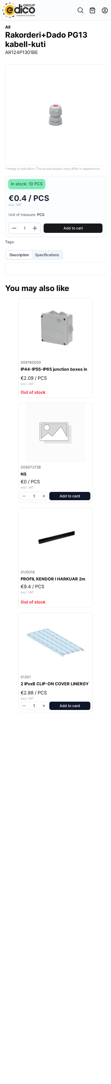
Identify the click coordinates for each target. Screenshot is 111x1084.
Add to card (70, 496)
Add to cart (73, 228)
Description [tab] (19, 255)
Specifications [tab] (47, 255)
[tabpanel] (55, 268)
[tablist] (34, 255)
